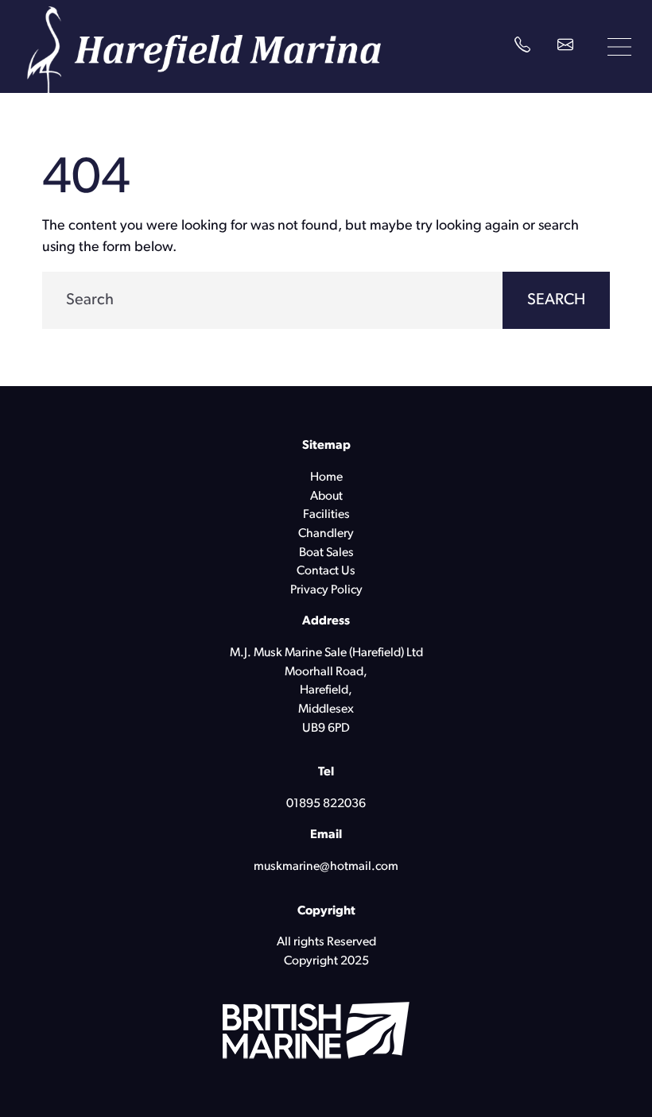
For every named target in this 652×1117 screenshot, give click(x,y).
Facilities (326, 514)
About (326, 496)
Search (556, 300)
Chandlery (326, 534)
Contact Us (326, 571)
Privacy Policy (326, 590)
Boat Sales (326, 553)
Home (326, 477)
